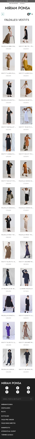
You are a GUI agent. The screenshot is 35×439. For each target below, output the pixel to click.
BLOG (3, 411)
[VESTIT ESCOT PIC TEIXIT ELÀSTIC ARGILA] (26, 142)
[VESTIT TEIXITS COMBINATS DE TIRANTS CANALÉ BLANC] (26, 115)
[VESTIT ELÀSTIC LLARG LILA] (8, 331)
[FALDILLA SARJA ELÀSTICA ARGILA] (26, 169)
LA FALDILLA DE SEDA (9, 288)
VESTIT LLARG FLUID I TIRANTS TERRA (15, 73)
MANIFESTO (5, 427)
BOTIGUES (5, 416)
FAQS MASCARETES (8, 423)
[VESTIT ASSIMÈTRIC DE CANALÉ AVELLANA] (26, 331)
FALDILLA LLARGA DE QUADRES (12, 369)
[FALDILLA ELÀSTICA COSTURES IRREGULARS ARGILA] (26, 89)
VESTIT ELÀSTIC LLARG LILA (11, 342)
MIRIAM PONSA (6, 404)
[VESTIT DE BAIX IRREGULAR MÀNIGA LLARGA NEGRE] (26, 358)
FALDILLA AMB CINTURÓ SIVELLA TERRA (15, 46)
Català (22, 3)
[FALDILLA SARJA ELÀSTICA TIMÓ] (8, 196)
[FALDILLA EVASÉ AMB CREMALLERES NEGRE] (8, 304)
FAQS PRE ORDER (7, 419)
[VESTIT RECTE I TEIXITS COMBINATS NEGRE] (26, 35)
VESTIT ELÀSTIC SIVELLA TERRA (13, 261)
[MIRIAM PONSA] (17, 8)
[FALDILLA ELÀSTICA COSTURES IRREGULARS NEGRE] (8, 89)
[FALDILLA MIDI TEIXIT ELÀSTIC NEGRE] (8, 223)
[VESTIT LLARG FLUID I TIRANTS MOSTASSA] (26, 62)
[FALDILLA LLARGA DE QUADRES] (8, 358)
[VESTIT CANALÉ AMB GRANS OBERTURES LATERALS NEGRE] (8, 142)
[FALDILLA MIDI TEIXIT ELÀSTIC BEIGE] (26, 223)
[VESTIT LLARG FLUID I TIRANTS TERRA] (8, 62)
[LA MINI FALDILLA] (26, 277)
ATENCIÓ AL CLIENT (8, 431)
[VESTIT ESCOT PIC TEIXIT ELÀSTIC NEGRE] (8, 169)
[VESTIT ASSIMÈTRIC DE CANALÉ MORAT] (26, 250)
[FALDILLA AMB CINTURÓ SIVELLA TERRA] (8, 35)
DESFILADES (5, 408)
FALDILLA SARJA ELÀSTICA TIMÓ (13, 208)
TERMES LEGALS (7, 435)
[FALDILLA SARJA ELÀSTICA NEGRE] (26, 196)
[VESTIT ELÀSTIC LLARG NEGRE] (26, 304)
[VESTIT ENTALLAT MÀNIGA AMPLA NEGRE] (8, 115)
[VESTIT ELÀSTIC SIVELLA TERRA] (8, 250)
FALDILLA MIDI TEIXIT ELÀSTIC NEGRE (15, 234)
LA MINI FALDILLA (26, 288)
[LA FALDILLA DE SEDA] (8, 277)
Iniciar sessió (13, 3)
